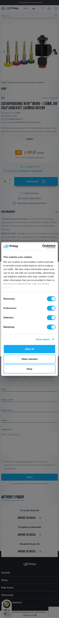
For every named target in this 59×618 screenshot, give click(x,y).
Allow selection (29, 359)
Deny (29, 369)
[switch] (51, 308)
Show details (43, 339)
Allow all (29, 349)
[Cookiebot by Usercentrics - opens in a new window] (42, 246)
